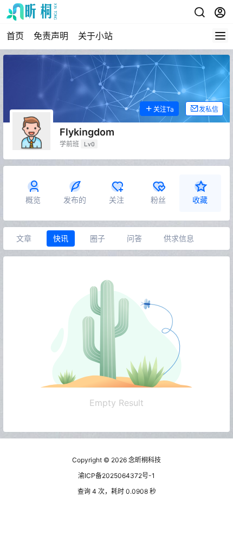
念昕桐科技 (144, 460)
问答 (134, 238)
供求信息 (179, 238)
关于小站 (95, 35)
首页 (15, 35)
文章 (23, 238)
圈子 (97, 238)
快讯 (60, 238)
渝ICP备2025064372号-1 (116, 476)
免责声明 (51, 35)
